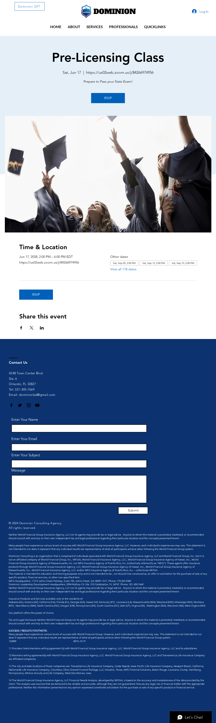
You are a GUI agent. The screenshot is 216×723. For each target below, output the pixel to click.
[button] (74, 27)
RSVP (108, 98)
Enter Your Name (24, 419)
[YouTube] (37, 405)
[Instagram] (28, 405)
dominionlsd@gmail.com (37, 395)
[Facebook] (11, 405)
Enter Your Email (24, 439)
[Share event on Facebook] (21, 327)
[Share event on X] (32, 327)
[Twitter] (20, 405)
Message (18, 470)
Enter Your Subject (25, 455)
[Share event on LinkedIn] (42, 327)
